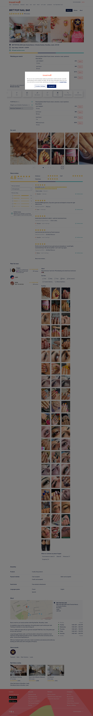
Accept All (52, 86)
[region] (47, 81)
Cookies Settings (40, 86)
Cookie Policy (63, 82)
